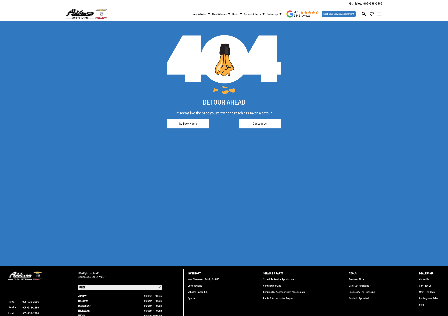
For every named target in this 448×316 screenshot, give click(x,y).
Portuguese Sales (428, 298)
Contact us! (260, 123)
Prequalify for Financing (362, 291)
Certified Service (272, 285)
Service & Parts (252, 14)
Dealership (272, 14)
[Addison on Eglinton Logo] (86, 14)
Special (191, 298)
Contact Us (425, 285)
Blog (421, 304)
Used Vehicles (219, 14)
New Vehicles (199, 14)
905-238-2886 (372, 3)
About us (424, 279)
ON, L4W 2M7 (99, 276)
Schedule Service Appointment (279, 279)
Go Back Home (188, 123)
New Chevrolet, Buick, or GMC (203, 279)
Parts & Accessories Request (279, 298)
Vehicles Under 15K (198, 291)
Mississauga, (85, 276)
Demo (235, 14)
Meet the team (427, 291)
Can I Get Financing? (360, 285)
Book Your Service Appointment (338, 14)
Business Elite (356, 279)
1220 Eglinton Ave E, (88, 273)
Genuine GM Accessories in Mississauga (284, 291)
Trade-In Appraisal (359, 298)
